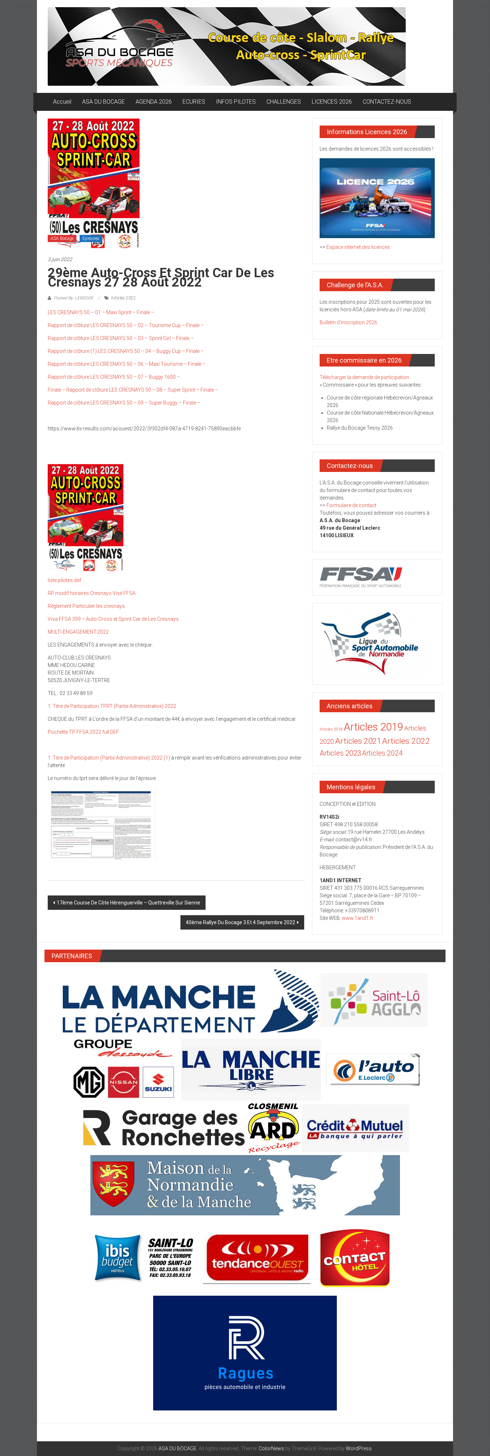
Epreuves (91, 238)
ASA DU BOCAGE (103, 101)
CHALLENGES (284, 101)
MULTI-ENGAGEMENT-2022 (78, 632)
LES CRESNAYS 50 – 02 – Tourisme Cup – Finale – (147, 325)
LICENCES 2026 (332, 101)
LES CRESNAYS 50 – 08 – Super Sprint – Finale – (163, 390)
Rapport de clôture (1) (72, 351)
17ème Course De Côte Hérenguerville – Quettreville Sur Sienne (128, 903)
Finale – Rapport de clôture (78, 390)
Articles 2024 (382, 753)
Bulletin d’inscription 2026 (348, 322)
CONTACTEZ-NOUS (387, 101)
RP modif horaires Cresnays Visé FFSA (92, 593)
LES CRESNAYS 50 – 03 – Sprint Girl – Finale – (142, 338)
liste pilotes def (64, 580)
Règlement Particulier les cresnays (86, 606)
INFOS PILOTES (236, 101)
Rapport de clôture (68, 325)
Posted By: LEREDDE (73, 298)
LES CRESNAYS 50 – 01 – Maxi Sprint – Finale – (101, 312)
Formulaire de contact (351, 505)
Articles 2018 (331, 729)
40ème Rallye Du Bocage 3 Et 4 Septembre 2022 (240, 922)
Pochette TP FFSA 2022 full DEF (83, 732)
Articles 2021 (358, 741)
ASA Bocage (62, 238)
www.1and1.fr (357, 918)
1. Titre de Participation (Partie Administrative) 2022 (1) (109, 758)
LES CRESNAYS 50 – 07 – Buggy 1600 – (135, 377)
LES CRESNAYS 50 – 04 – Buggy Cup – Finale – (151, 351)
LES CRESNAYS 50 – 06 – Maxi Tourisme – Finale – (148, 364)
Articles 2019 (373, 727)
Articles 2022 (123, 298)
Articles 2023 (340, 753)
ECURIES (194, 101)
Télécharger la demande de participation (364, 377)
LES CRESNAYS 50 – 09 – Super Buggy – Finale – (145, 403)
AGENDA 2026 (154, 101)
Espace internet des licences (358, 247)
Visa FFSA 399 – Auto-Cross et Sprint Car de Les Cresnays (113, 619)
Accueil (62, 101)
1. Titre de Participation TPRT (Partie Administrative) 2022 (112, 706)
